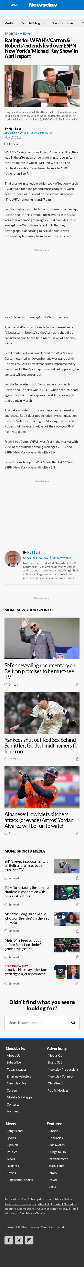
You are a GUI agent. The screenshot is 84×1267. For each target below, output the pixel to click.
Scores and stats (63, 23)
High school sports (20, 1180)
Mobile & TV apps (19, 1097)
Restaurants (56, 1165)
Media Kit (55, 1055)
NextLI (52, 1186)
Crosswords (56, 1145)
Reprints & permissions (20, 1208)
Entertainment (58, 1159)
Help (73, 1208)
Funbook (54, 1131)
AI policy (10, 1213)
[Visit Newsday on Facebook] (8, 1240)
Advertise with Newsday (52, 1208)
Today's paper (17, 1069)
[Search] (73, 1022)
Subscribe (14, 1062)
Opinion (12, 1145)
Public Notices (58, 1090)
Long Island (15, 1131)
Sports (10, 33)
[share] (78, 684)
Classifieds (55, 1083)
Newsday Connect (60, 1076)
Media (8, 23)
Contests (13, 1104)
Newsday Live (16, 1083)
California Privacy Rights (20, 1204)
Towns (11, 1173)
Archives (13, 1111)
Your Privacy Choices (32, 1213)
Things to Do (57, 1152)
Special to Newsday (16, 132)
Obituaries (55, 1138)
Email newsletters (19, 1076)
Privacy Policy (63, 1199)
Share (13, 143)
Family (52, 1173)
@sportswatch (43, 132)
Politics (12, 1152)
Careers (12, 1090)
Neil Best (33, 552)
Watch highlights (33, 23)
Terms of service (15, 1199)
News (11, 1159)
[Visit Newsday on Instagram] (29, 1240)
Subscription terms (40, 1199)
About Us (13, 1055)
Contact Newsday (64, 1204)
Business (13, 1165)
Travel (52, 1180)
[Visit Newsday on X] (19, 1240)
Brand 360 (55, 1062)
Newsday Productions (63, 1069)
